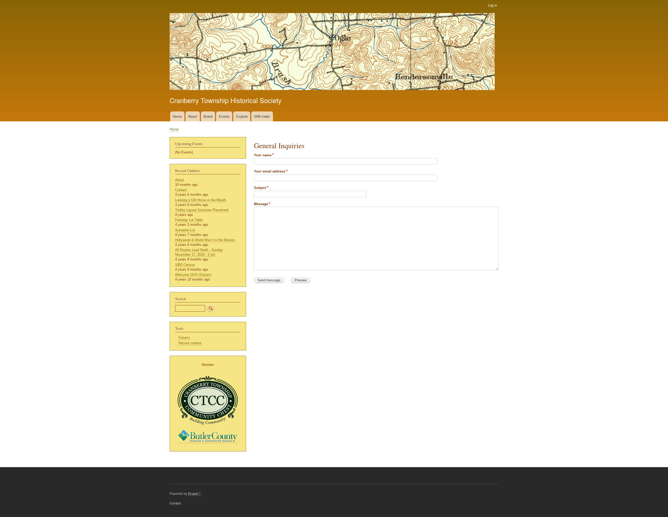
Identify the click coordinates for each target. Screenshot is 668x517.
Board (208, 116)
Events (224, 116)
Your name (262, 155)
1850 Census (185, 265)
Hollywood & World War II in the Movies (205, 240)
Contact (181, 190)
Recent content (189, 343)
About (192, 116)
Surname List (185, 230)
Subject (260, 188)
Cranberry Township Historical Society (226, 100)
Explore (242, 116)
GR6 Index (262, 116)
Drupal (193, 493)
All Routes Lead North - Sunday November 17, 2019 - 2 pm (199, 252)
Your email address (269, 171)
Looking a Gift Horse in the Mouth (200, 200)
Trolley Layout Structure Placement (202, 210)
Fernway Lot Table (189, 220)
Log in (492, 5)
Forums (184, 338)
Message (261, 204)
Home (177, 116)
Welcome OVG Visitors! (193, 275)
